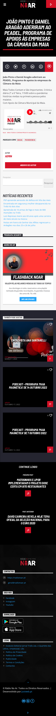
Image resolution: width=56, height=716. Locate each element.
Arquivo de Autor (28, 165)
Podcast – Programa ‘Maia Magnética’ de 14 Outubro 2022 (28, 385)
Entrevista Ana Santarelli (28, 340)
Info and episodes (28, 299)
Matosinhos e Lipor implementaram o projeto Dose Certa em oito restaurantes (28, 483)
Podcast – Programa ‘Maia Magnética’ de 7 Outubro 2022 (28, 431)
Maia (19, 140)
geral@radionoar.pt (16, 582)
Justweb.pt (26, 691)
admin (8, 156)
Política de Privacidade (16, 652)
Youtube (9, 605)
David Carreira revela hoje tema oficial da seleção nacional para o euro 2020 (28, 520)
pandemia (30, 140)
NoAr (4, 132)
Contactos (10, 665)
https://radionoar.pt (16, 577)
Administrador (10, 357)
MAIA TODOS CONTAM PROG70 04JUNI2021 (21, 132)
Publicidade (11, 659)
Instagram (10, 601)
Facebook (10, 598)
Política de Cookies (14, 655)
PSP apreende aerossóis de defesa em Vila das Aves (27, 200)
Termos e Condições (15, 662)
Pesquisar (7, 177)
